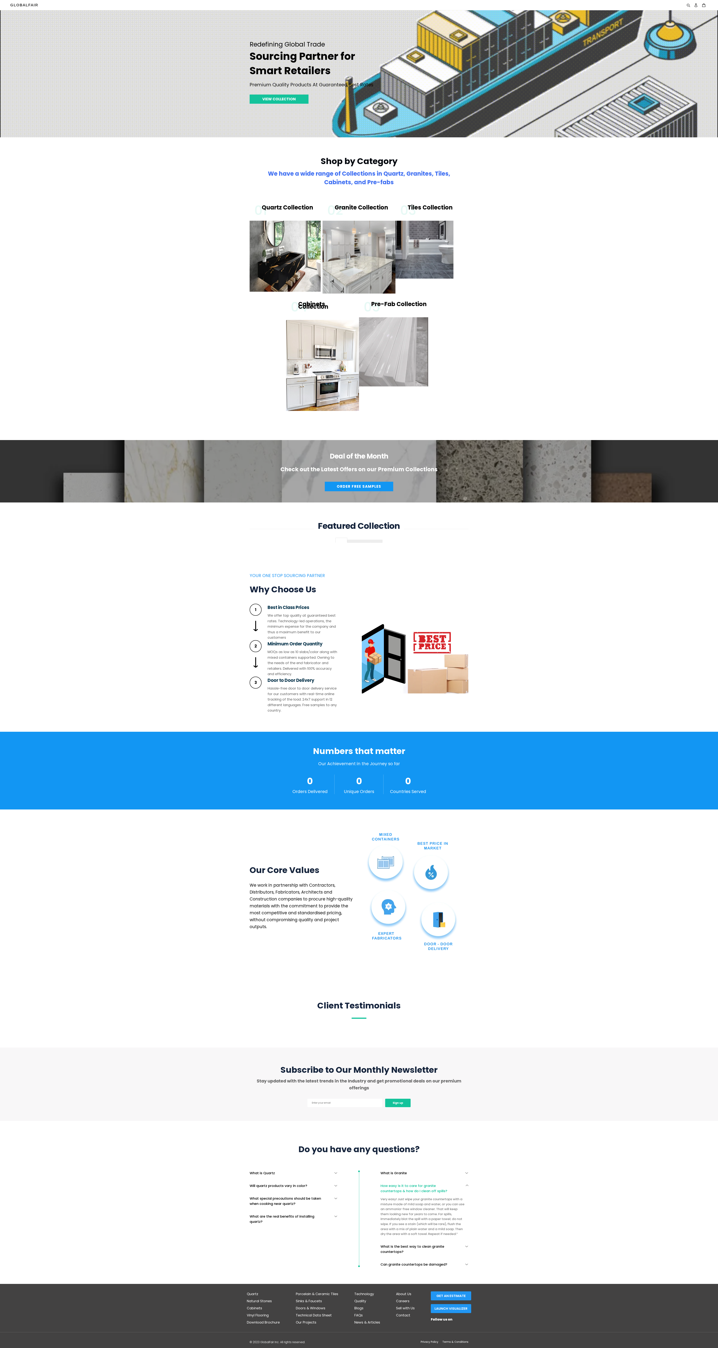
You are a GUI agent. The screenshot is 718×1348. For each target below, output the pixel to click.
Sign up (398, 1103)
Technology (364, 1294)
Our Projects (306, 1322)
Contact (403, 1315)
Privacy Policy (429, 1342)
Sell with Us (405, 1308)
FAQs (358, 1315)
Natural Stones (259, 1301)
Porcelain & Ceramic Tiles (317, 1294)
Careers (402, 1301)
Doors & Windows (310, 1308)
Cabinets (254, 1308)
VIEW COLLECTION (279, 99)
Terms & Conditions (455, 1342)
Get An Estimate (451, 1295)
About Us (403, 1294)
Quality (360, 1301)
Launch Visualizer (451, 1308)
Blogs (358, 1308)
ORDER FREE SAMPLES (359, 486)
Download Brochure (263, 1322)
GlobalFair (24, 5)
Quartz (252, 1294)
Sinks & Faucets (309, 1301)
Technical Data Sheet (314, 1315)
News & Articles (367, 1322)
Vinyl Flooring (258, 1315)
